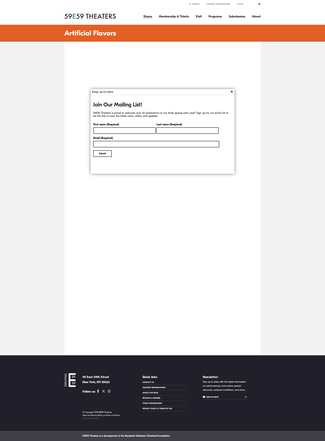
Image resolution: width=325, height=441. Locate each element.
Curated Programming (218, 4)
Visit (199, 16)
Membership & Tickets (174, 16)
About (256, 16)
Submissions (237, 16)
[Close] (231, 91)
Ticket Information (152, 403)
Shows (147, 16)
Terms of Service (113, 415)
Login (240, 4)
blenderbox (95, 418)
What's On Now (150, 393)
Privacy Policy (97, 415)
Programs (215, 16)
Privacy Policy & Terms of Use (157, 408)
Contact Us (148, 382)
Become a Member (151, 398)
